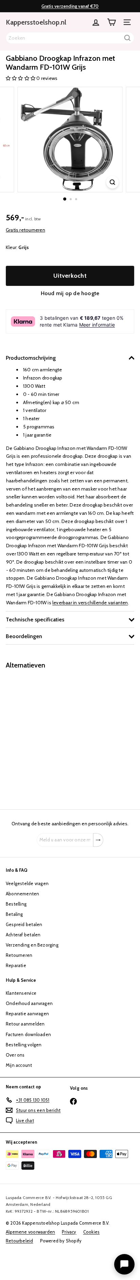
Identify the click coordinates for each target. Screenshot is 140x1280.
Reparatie (16, 965)
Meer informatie (97, 325)
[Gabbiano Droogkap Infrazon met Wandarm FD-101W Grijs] (48, 735)
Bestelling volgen (24, 1044)
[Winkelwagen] (111, 22)
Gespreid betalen (24, 924)
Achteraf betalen (23, 934)
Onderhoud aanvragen (29, 1003)
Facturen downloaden (28, 1034)
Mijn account (19, 1065)
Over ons (15, 1055)
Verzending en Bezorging (32, 945)
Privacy (69, 1232)
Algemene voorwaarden (30, 1232)
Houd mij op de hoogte (70, 293)
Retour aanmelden (25, 1024)
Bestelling (16, 904)
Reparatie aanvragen (27, 1013)
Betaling (14, 914)
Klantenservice (21, 993)
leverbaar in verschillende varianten (90, 603)
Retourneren (19, 955)
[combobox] (70, 38)
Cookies (91, 1232)
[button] (21, 78)
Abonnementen (22, 893)
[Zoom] (112, 182)
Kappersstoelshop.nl (36, 22)
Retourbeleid (19, 1240)
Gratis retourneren (25, 230)
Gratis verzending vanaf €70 (70, 6)
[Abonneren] (98, 840)
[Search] (127, 38)
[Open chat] (124, 1264)
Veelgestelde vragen (27, 883)
